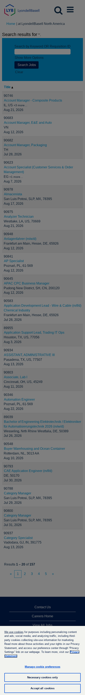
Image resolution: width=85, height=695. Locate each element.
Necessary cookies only (42, 677)
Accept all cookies (42, 688)
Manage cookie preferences (42, 666)
